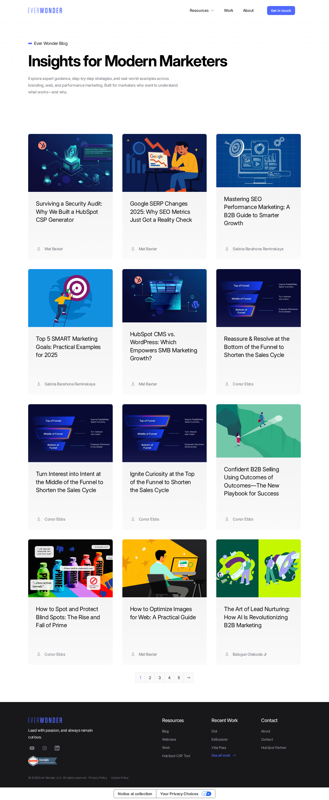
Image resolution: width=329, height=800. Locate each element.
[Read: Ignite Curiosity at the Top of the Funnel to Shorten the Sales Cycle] (164, 433)
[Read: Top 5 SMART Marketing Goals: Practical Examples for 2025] (70, 298)
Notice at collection (135, 793)
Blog (165, 731)
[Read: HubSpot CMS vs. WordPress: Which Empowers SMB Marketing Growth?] (164, 295)
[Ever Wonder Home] (45, 10)
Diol (214, 731)
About (248, 10)
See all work (220, 755)
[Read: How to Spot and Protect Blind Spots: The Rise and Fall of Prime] (70, 568)
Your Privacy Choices (179, 793)
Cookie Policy (120, 777)
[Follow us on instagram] (44, 748)
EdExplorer (219, 739)
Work (228, 10)
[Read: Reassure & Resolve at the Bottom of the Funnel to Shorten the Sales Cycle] (258, 298)
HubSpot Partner (273, 747)
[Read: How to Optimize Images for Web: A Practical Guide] (164, 568)
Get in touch (281, 10)
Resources (199, 10)
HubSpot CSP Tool (176, 756)
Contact (267, 739)
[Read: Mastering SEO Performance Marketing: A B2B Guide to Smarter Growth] (258, 160)
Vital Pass (218, 747)
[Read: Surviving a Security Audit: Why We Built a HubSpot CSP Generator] (70, 163)
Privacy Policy (98, 777)
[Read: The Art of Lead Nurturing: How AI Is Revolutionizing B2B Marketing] (258, 568)
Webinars (169, 739)
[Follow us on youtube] (32, 748)
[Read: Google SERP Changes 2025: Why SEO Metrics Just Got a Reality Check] (164, 163)
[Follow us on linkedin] (57, 748)
